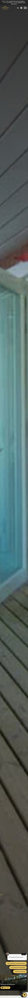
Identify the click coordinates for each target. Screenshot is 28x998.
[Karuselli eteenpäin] (26, 894)
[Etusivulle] (5, 8)
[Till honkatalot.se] (18, 8)
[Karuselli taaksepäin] (1, 894)
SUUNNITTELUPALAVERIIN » (17, 1)
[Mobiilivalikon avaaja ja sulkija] (25, 8)
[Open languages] (21, 8)
